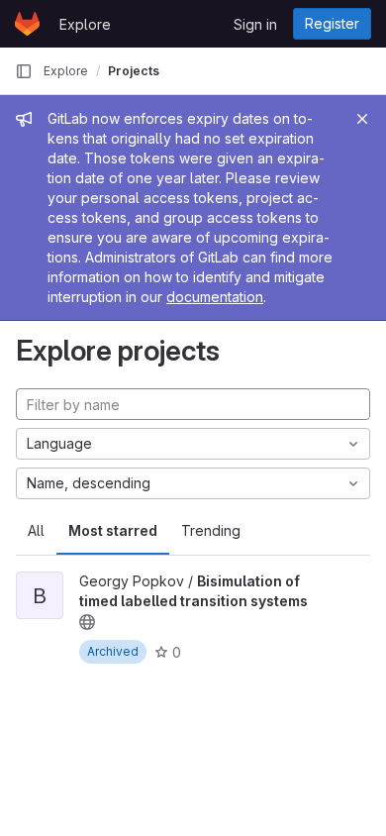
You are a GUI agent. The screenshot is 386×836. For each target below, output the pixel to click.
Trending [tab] (211, 530)
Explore (85, 24)
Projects (133, 70)
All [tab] (36, 530)
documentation (214, 296)
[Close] (362, 119)
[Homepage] (27, 24)
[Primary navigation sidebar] (24, 71)
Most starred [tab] (112, 530)
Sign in (255, 24)
